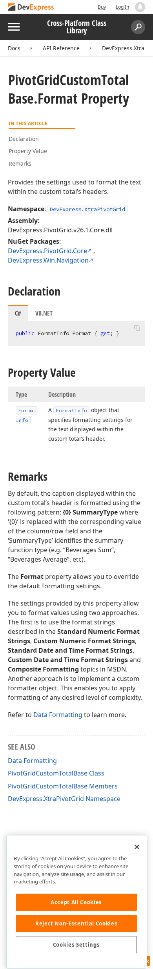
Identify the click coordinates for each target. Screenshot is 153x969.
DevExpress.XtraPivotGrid (87, 209)
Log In (122, 7)
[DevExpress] (32, 7)
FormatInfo (53, 333)
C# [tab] (18, 313)
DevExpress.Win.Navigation (48, 260)
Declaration (24, 138)
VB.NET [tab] (44, 313)
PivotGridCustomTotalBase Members (63, 786)
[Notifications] (140, 7)
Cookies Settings (76, 944)
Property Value (28, 151)
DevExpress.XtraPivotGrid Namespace (64, 798)
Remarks (20, 163)
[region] (76, 902)
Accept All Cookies (76, 902)
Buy (102, 7)
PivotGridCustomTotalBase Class (56, 773)
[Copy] (137, 328)
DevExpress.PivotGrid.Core (47, 250)
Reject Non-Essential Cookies (76, 923)
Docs (14, 48)
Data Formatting (57, 714)
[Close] (137, 847)
